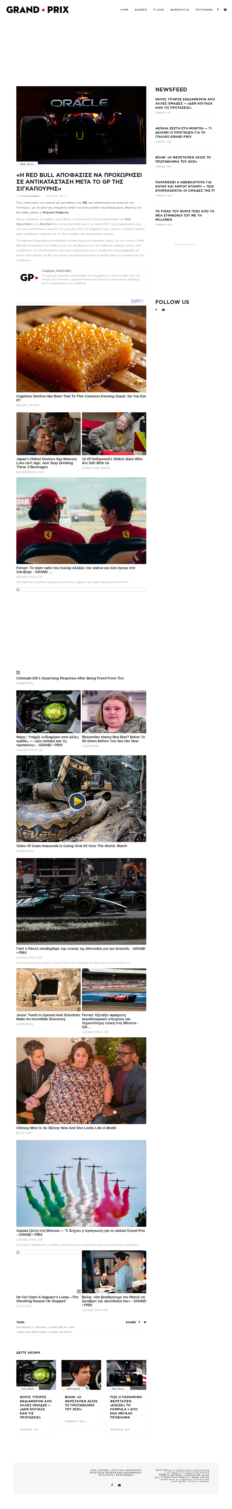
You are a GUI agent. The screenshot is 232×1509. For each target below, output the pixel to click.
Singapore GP (58, 1327)
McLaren (28, 1389)
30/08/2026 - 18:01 (120, 1429)
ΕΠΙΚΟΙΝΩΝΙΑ (125, 1475)
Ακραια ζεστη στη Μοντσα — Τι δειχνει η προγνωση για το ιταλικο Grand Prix (183, 132)
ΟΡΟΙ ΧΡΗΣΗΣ (100, 1470)
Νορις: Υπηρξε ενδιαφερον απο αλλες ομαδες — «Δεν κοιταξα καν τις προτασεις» (185, 103)
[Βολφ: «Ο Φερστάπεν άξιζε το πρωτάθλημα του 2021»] (81, 1375)
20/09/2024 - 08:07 (55, 196)
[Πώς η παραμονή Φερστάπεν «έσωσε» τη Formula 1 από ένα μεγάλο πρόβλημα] (126, 1375)
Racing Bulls (25, 1327)
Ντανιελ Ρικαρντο (60, 1332)
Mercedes (73, 1389)
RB (85, 202)
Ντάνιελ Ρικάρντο (56, 212)
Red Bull (27, 164)
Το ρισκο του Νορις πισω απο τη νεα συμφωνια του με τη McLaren (184, 215)
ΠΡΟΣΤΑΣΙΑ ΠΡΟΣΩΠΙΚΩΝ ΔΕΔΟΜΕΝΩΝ (115, 1473)
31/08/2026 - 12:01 (29, 1429)
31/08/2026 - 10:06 (163, 141)
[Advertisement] (116, 46)
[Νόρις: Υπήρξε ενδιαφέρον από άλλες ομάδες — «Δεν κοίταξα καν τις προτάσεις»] (36, 1375)
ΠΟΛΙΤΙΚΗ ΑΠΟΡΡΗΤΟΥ (126, 1470)
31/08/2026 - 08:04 (75, 1421)
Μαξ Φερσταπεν (36, 1332)
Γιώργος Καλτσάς (30, 196)
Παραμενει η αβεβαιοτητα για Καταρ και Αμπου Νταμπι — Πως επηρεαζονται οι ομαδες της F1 (185, 186)
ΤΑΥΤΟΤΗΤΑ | (107, 1475)
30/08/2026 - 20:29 (163, 224)
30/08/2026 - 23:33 (163, 195)
